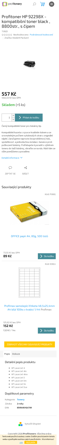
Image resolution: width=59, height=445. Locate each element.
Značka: (16, 38)
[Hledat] (34, 4)
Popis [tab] (7, 354)
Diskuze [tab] (16, 354)
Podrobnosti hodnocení (41, 34)
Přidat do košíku (31, 117)
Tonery (20, 399)
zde (21, 442)
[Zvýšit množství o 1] (13, 116)
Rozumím (30, 442)
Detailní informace (10, 158)
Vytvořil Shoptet (33, 424)
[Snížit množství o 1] (13, 119)
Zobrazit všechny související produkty (29, 344)
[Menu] (51, 4)
